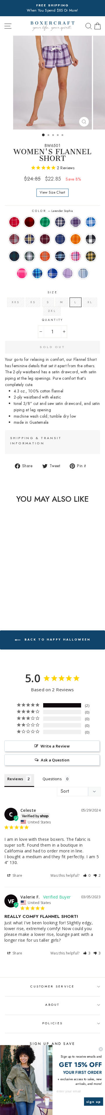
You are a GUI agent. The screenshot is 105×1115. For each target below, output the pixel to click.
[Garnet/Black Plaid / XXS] (11, 590)
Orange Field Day (75, 239)
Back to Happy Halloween (56, 640)
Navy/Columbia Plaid (60, 256)
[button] (86, 875)
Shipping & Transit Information (36, 440)
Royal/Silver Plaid (91, 222)
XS (33, 302)
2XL (52, 311)
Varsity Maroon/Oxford (45, 239)
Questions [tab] (52, 778)
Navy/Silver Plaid (60, 222)
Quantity (52, 320)
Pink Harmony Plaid (75, 256)
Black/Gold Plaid (91, 256)
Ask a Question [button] (55, 760)
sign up (93, 1101)
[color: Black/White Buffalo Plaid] (11, 595)
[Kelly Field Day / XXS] (18, 584)
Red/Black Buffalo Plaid (29, 222)
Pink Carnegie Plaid (22, 273)
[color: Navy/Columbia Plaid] (18, 601)
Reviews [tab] (15, 778)
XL (90, 302)
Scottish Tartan (14, 256)
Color (52, 211)
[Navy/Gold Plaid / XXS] (18, 590)
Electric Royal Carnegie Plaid (52, 273)
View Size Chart (52, 192)
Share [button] (17, 875)
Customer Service (52, 986)
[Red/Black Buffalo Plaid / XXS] (11, 584)
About (52, 1004)
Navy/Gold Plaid (29, 239)
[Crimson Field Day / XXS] (4, 584)
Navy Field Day (60, 239)
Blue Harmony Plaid (37, 273)
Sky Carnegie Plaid (83, 273)
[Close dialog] (101, 1049)
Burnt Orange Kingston (45, 256)
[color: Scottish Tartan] (18, 595)
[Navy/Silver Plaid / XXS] (24, 584)
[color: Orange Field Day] (4, 595)
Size (52, 292)
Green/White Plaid (29, 256)
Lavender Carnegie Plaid (68, 273)
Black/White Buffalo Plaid (91, 239)
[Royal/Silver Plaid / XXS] (4, 590)
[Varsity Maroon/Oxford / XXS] (24, 590)
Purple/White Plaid (75, 222)
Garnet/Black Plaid (14, 239)
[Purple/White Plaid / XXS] (31, 584)
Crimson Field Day (14, 222)
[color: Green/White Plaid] (24, 595)
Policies (52, 1023)
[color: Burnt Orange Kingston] (31, 595)
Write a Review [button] (55, 746)
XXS (16, 302)
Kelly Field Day (45, 222)
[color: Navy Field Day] (31, 590)
